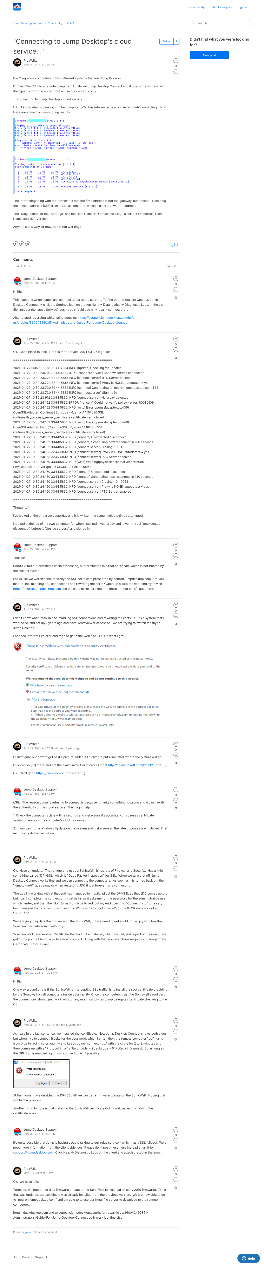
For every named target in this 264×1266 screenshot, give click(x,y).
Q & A (70, 23)
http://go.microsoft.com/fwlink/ (130, 765)
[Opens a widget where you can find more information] (248, 1259)
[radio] (175, 60)
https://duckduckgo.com (53, 773)
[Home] (17, 9)
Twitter (21, 243)
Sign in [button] (242, 7)
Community (197, 7)
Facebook (15, 243)
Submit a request (221, 7)
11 (177, 245)
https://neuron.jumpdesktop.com (37, 589)
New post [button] (209, 55)
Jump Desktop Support (28, 23)
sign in (26, 1232)
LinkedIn (27, 243)
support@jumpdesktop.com (33, 1152)
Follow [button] (166, 41)
